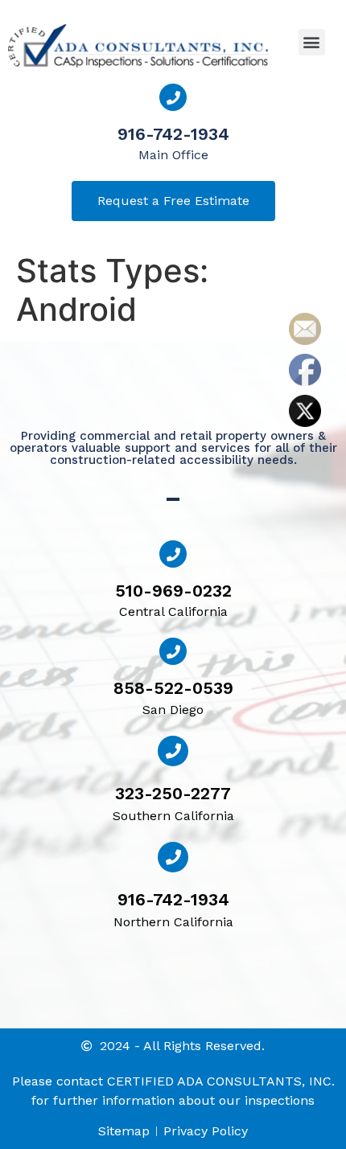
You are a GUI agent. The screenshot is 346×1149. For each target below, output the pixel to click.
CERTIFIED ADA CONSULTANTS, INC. (221, 1081)
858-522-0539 (173, 688)
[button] (312, 42)
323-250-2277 (173, 793)
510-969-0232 (173, 591)
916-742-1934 (173, 134)
